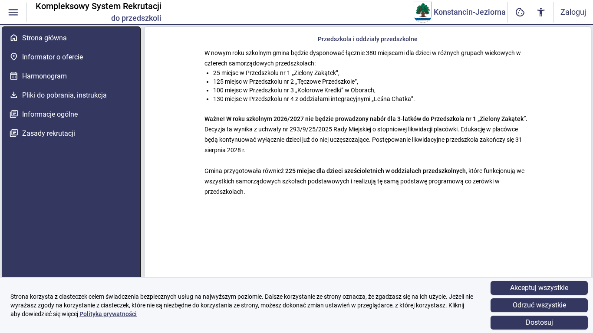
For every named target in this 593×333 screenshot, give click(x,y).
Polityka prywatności (108, 313)
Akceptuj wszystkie (539, 288)
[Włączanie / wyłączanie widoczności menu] (13, 12)
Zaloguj (573, 11)
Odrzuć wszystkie (539, 305)
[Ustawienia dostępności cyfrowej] (520, 12)
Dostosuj (539, 322)
